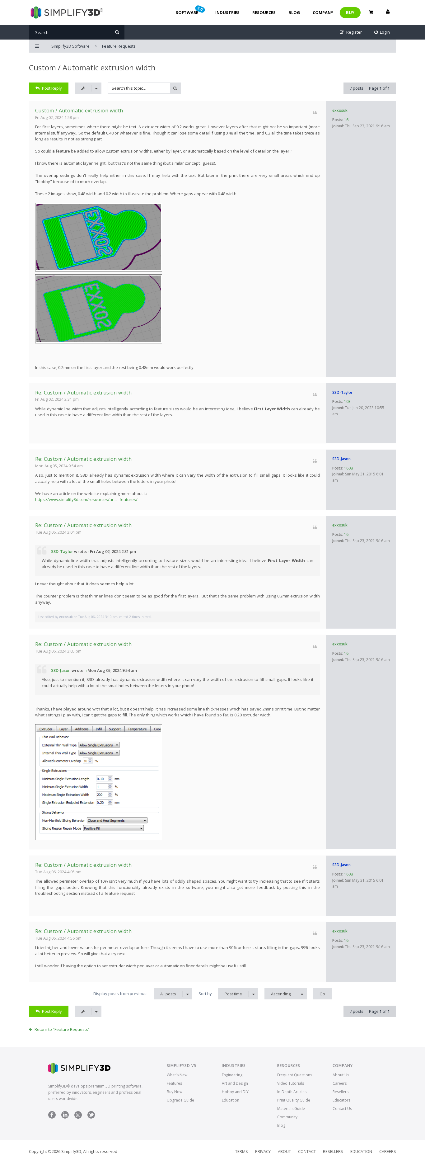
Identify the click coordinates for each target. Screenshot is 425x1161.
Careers (340, 1083)
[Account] (387, 12)
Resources (264, 12)
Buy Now (174, 1091)
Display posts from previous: (134, 994)
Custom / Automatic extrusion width (92, 67)
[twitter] (91, 1117)
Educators (341, 1100)
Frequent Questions (294, 1075)
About (284, 1151)
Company (323, 12)
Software (190, 10)
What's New (177, 1075)
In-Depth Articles (291, 1091)
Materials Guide (291, 1108)
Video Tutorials (290, 1083)
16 (346, 119)
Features (174, 1083)
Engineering (232, 1075)
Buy (350, 12)
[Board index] (66, 12)
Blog (294, 12)
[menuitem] (382, 32)
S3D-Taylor (342, 392)
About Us (341, 1075)
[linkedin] (65, 1117)
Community (287, 1117)
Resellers (340, 1091)
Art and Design (235, 1083)
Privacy (263, 1151)
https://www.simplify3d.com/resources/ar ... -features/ (86, 499)
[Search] (117, 32)
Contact (307, 1151)
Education (230, 1100)
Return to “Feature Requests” (62, 1029)
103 (347, 401)
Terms (241, 1151)
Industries (227, 12)
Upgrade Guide (180, 1100)
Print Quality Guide (293, 1100)
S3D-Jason (341, 458)
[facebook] (52, 1117)
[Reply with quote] (315, 112)
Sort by (220, 994)
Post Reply (52, 88)
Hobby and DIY (235, 1091)
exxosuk (340, 110)
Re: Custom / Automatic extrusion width (83, 392)
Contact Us (342, 1108)
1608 (348, 468)
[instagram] (78, 1117)
